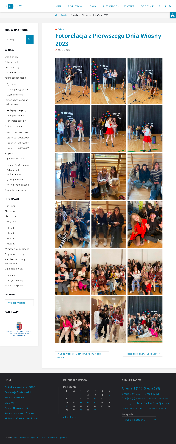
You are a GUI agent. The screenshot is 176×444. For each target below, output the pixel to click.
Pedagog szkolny (15, 115)
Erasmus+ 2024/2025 (18, 142)
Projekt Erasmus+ (14, 126)
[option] (19, 329)
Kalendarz (12, 275)
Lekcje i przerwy (15, 280)
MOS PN (9, 402)
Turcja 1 (165, 404)
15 (81, 402)
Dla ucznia (10, 211)
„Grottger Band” (15, 179)
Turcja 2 (125, 408)
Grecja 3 (128, 393)
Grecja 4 (139, 394)
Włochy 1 (162, 408)
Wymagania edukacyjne (17, 248)
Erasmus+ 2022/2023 (18, 132)
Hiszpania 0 (141, 399)
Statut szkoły (11, 56)
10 (95, 398)
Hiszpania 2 (163, 399)
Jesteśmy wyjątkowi (129, 404)
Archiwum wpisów (14, 285)
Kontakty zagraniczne (16, 190)
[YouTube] (170, 6)
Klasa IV (11, 243)
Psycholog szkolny (16, 120)
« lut (65, 417)
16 (88, 402)
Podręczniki (10, 221)
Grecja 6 (128, 398)
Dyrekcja (11, 84)
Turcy (142, 408)
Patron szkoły (12, 62)
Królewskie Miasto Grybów (20, 413)
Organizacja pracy (14, 268)
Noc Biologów (149, 403)
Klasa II (10, 233)
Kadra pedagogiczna (15, 77)
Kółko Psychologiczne (18, 184)
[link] (159, 6)
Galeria (63, 15)
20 (67, 406)
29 (81, 410)
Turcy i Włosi (152, 408)
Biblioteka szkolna (14, 72)
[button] (173, 15)
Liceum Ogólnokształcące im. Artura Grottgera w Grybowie (39, 437)
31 (95, 410)
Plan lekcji (10, 205)
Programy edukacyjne (16, 254)
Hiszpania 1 (152, 399)
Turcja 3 (133, 408)
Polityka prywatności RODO (20, 387)
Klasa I (10, 227)
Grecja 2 (151, 388)
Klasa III (11, 238)
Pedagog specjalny (16, 110)
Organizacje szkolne (15, 158)
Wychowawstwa (15, 94)
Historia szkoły (12, 67)
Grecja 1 (132, 388)
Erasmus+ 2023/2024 (18, 137)
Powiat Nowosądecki (16, 408)
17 (95, 402)
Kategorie (127, 414)
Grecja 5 (152, 393)
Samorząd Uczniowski (18, 164)
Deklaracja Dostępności (18, 392)
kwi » (73, 417)
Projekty (9, 153)
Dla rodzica (10, 216)
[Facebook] (165, 6)
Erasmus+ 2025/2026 (18, 148)
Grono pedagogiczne (17, 89)
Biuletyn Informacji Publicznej (21, 418)
